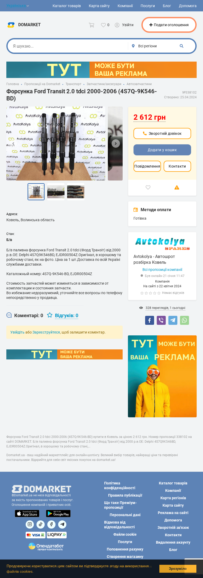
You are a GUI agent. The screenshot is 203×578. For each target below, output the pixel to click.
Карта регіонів (173, 498)
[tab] (24, 315)
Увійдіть (17, 332)
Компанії (125, 6)
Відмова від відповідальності (119, 524)
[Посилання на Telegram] (62, 524)
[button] (35, 572)
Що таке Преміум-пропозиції (120, 505)
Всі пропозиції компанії (162, 269)
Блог (167, 6)
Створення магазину (125, 556)
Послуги (148, 6)
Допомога (188, 6)
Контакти (177, 166)
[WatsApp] (184, 320)
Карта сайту (99, 6)
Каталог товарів (67, 6)
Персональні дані (125, 515)
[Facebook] (149, 320)
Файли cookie (125, 534)
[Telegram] (172, 320)
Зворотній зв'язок (173, 527)
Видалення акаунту (173, 542)
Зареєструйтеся (46, 332)
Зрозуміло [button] (178, 569)
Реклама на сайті (173, 513)
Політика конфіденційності (119, 485)
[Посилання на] (30, 524)
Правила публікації (125, 495)
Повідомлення (147, 166)
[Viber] (161, 320)
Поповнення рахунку (125, 549)
